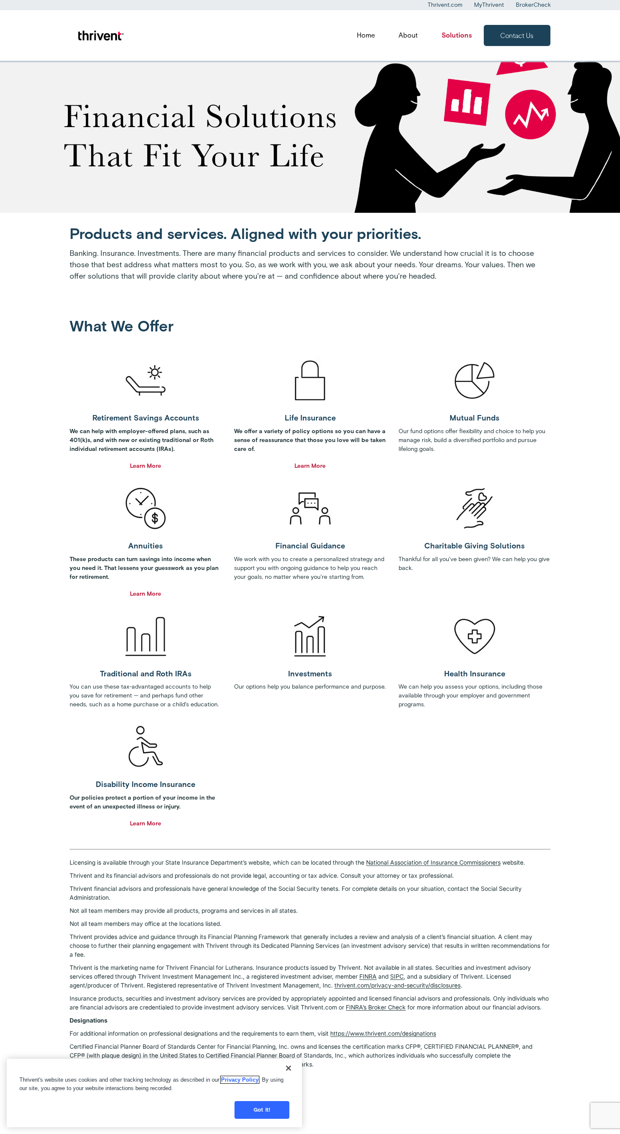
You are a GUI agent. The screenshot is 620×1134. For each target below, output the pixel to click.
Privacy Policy (240, 1080)
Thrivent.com (445, 4)
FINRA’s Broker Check (376, 1007)
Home (366, 35)
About (408, 35)
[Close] (288, 1068)
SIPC (397, 976)
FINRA (368, 976)
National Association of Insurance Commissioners (433, 862)
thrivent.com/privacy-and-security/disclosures (397, 985)
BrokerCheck (533, 4)
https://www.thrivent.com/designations (383, 1033)
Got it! (261, 1110)
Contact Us (517, 36)
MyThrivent (489, 4)
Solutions (457, 35)
